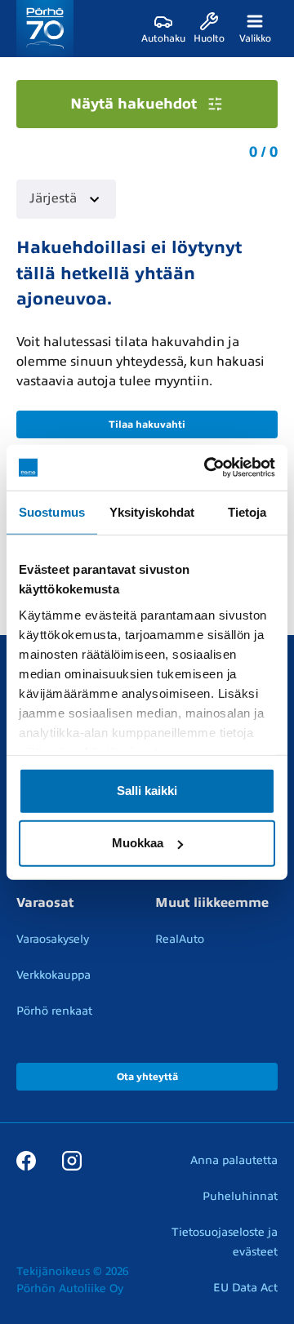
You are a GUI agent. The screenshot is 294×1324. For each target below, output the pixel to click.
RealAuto (179, 939)
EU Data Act (245, 1288)
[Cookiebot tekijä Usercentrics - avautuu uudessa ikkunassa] (207, 467)
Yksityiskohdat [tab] (151, 511)
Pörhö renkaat (54, 1011)
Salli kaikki (147, 791)
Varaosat (45, 902)
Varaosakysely (52, 939)
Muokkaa (137, 843)
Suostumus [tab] (52, 511)
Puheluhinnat (240, 1196)
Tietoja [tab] (247, 511)
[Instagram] (72, 1160)
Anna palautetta (234, 1160)
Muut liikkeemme (212, 902)
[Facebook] (26, 1160)
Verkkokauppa (53, 975)
